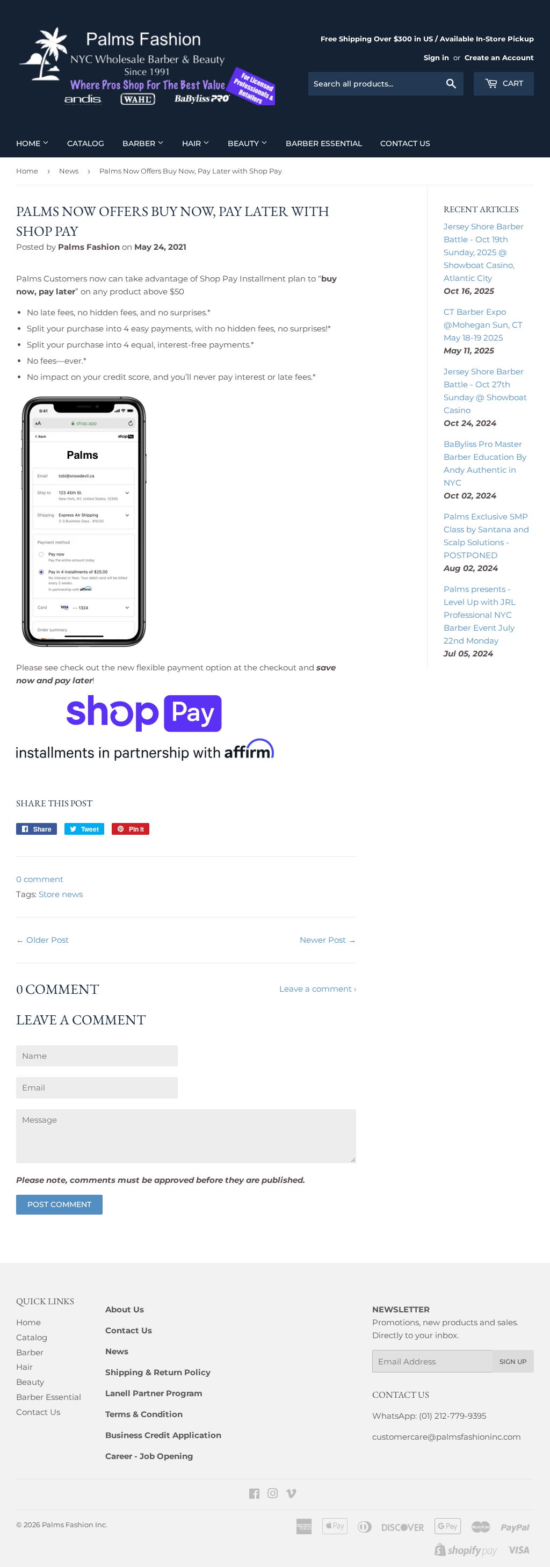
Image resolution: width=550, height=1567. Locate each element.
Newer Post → (328, 940)
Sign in (436, 58)
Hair (192, 143)
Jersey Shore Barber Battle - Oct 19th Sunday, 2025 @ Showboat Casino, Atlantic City (484, 252)
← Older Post (42, 940)
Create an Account (499, 58)
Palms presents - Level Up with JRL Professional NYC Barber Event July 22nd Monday (480, 615)
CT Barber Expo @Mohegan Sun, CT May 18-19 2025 (483, 325)
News (68, 171)
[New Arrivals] (145, 758)
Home (29, 143)
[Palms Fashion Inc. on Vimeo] (291, 1495)
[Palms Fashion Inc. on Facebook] (254, 1495)
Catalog (85, 143)
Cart (512, 83)
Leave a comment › (317, 989)
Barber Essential (324, 143)
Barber (139, 143)
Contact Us (405, 143)
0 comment (39, 879)
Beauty (244, 143)
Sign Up (513, 1361)
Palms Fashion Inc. (74, 1524)
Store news (61, 894)
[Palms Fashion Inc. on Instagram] (272, 1495)
